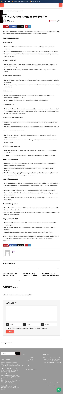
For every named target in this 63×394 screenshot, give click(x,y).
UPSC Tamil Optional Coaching (52, 382)
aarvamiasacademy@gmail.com (54, 362)
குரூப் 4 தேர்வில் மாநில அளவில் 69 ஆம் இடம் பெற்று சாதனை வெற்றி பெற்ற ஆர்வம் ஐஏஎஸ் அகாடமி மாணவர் (10, 377)
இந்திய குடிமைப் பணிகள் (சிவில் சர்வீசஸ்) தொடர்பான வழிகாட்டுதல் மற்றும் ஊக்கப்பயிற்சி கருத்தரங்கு (10, 381)
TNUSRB (31, 357)
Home (4, 10)
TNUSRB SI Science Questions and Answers (50, 274)
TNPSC (31, 359)
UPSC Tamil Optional (31, 360)
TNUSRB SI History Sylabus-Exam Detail (30, 274)
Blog (8, 10)
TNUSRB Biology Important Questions (10, 287)
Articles (5, 14)
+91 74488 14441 (54, 360)
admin (8, 20)
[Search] (17, 353)
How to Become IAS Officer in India (10, 274)
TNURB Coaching (52, 386)
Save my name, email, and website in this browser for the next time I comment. (28, 328)
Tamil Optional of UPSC (31, 369)
